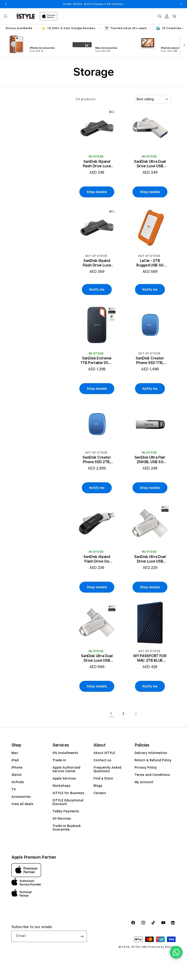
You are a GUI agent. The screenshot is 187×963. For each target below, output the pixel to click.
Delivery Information (151, 753)
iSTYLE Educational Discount (67, 802)
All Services (61, 818)
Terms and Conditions (152, 775)
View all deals (22, 804)
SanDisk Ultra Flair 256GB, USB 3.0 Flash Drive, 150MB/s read (150, 459)
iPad (14, 760)
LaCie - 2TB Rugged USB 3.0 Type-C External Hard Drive (150, 263)
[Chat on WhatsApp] (176, 952)
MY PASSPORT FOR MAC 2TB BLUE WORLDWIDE (149, 658)
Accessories (21, 796)
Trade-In (59, 760)
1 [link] (111, 714)
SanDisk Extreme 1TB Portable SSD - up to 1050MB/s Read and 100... (97, 360)
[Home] (25, 16)
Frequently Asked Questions (107, 769)
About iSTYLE (104, 753)
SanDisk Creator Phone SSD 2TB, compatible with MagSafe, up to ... (97, 459)
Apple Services (64, 778)
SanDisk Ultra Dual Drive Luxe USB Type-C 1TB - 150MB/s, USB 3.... (96, 658)
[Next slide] (183, 44)
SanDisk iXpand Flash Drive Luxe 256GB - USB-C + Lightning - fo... (97, 263)
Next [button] (181, 4)
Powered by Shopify (162, 946)
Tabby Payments (65, 811)
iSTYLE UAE (139, 946)
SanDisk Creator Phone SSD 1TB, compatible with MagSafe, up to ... (150, 360)
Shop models (97, 192)
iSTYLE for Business (68, 793)
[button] (5, 16)
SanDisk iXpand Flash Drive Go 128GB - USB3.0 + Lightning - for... (97, 559)
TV (13, 789)
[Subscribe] (82, 936)
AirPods (17, 782)
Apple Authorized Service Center (66, 769)
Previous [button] (6, 4)
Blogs (98, 785)
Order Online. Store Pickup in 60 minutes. (93, 4)
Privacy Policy (146, 767)
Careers (100, 793)
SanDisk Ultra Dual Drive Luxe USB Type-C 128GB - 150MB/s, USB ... (150, 559)
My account (144, 782)
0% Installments (65, 753)
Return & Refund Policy (153, 760)
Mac (14, 753)
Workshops (61, 785)
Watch (16, 775)
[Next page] (136, 714)
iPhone (16, 767)
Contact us (102, 760)
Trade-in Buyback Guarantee (66, 827)
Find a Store (103, 778)
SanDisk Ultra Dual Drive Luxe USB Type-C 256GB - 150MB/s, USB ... (150, 163)
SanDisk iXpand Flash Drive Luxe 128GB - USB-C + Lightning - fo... (96, 163)
